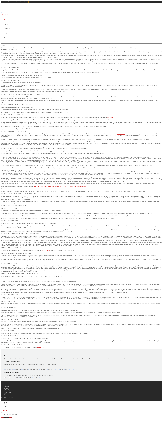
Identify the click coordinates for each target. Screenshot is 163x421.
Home (6, 24)
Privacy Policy (46, 250)
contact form (121, 134)
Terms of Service (8, 390)
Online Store (7, 28)
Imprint (6, 393)
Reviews (6, 395)
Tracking (6, 386)
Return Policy (110, 117)
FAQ (5, 385)
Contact (6, 388)
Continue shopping (6, 417)
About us (6, 389)
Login (5, 34)
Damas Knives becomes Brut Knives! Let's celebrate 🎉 (15, 2)
